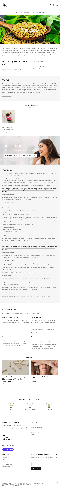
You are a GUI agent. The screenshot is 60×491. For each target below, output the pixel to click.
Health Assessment (25, 12)
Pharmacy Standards (36, 427)
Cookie (52, 484)
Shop (16, 12)
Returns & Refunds (7, 464)
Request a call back (11, 155)
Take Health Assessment (28, 155)
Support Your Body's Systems (42, 377)
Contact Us (5, 469)
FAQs (3, 459)
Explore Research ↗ (6, 96)
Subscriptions (5, 457)
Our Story (33, 425)
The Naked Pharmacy (10, 482)
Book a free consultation (39, 12)
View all (30, 107)
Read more (33, 381)
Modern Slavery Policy (7, 466)
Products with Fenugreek (30, 105)
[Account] (50, 5)
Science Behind (35, 432)
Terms (56, 484)
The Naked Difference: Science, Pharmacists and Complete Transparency (13, 379)
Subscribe (36, 468)
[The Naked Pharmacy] (6, 5)
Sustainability (34, 430)
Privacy (56, 482)
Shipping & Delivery (7, 462)
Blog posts (30, 357)
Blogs (32, 434)
